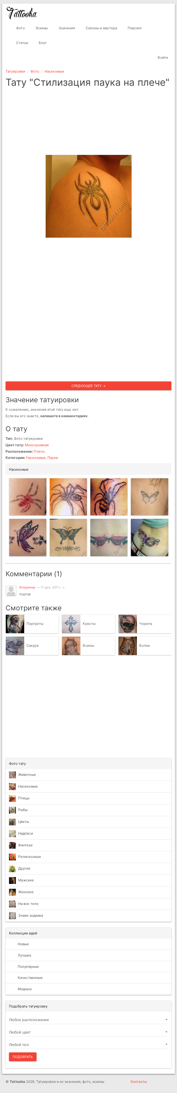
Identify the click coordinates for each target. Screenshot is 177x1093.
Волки (144, 645)
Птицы (24, 798)
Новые (23, 944)
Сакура (33, 645)
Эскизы (41, 28)
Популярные (28, 966)
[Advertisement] (88, 122)
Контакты (139, 1081)
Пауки (52, 457)
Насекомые (54, 71)
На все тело (28, 903)
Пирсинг (134, 28)
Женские (26, 892)
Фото (20, 28)
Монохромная (37, 445)
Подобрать (23, 1057)
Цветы (23, 821)
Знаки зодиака (30, 915)
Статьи (21, 43)
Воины (88, 645)
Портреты (35, 623)
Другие (24, 868)
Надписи (25, 833)
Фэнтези (25, 845)
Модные (24, 989)
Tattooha (22, 13)
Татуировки (15, 71)
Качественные (30, 977)
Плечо (39, 451)
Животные (27, 774)
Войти (162, 57)
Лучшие (24, 955)
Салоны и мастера (101, 28)
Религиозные (29, 856)
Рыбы (23, 810)
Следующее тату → (88, 386)
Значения (66, 28)
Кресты (89, 623)
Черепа (145, 623)
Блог (42, 43)
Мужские (26, 880)
